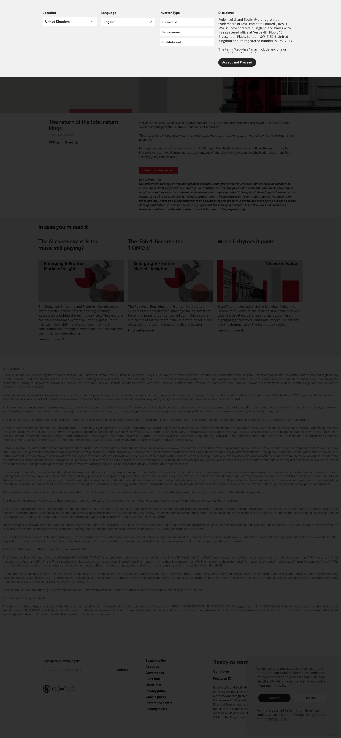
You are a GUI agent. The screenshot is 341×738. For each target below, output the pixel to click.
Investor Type (170, 13)
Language (108, 13)
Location (49, 13)
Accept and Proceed (237, 62)
